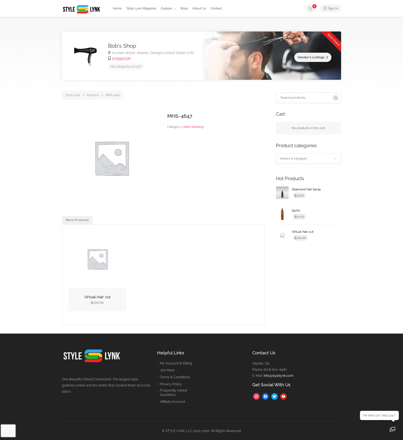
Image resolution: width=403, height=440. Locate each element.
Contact (216, 8)
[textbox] (308, 158)
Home (117, 8)
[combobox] (308, 158)
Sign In (332, 8)
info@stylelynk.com (278, 376)
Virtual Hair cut (97, 297)
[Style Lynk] (82, 9)
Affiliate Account (172, 402)
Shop (184, 8)
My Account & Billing (176, 363)
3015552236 (121, 58)
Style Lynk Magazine (141, 8)
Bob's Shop (122, 46)
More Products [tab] (77, 220)
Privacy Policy (171, 384)
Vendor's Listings (311, 57)
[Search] (335, 97)
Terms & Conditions (175, 377)
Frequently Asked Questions (173, 392)
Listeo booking (192, 127)
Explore (166, 8)
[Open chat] (392, 429)
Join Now (167, 370)
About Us (199, 8)
